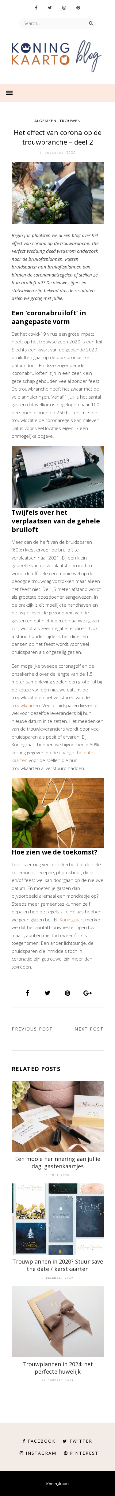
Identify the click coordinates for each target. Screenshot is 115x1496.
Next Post (89, 1029)
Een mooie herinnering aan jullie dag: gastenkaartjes (57, 1162)
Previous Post (32, 1029)
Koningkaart (72, 919)
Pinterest (84, 1453)
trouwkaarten (26, 705)
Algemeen (45, 121)
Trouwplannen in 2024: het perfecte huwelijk (57, 1367)
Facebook (42, 1441)
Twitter (80, 1441)
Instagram (41, 1453)
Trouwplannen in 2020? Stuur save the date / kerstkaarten (57, 1265)
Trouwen (70, 121)
